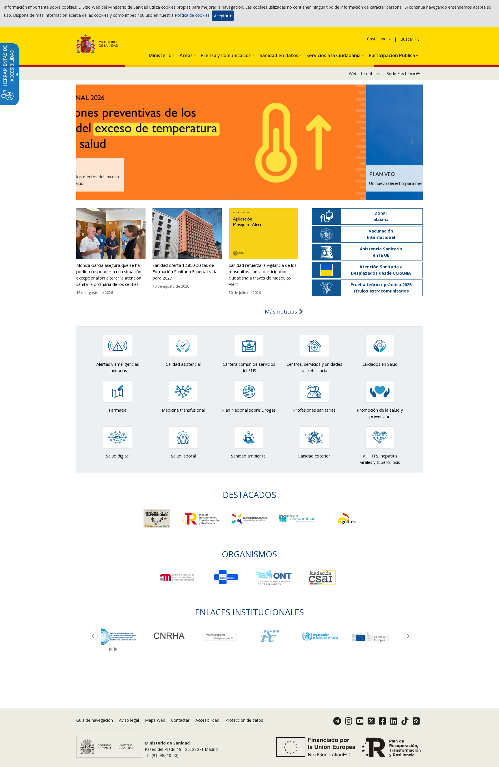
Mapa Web (155, 720)
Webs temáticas (364, 73)
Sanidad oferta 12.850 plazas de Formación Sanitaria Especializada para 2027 (184, 271)
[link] (126, 636)
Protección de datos (244, 720)
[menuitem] (160, 54)
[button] (372, 39)
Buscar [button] (406, 39)
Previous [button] (92, 636)
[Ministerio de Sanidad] (97, 44)
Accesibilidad (207, 720)
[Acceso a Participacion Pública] (249, 518)
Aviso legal (129, 720)
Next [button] (406, 636)
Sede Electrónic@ (403, 73)
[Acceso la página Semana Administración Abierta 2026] (157, 518)
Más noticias (282, 311)
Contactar (180, 720)
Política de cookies (192, 15)
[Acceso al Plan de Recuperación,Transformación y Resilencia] (201, 518)
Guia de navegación (94, 720)
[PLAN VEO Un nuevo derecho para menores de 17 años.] (249, 142)
